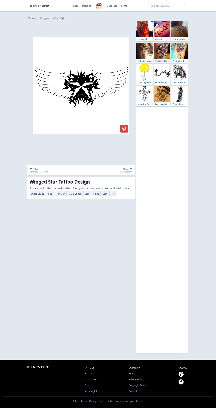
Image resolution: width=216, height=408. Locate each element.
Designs (86, 5)
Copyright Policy (137, 385)
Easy (105, 193)
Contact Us (134, 391)
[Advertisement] (82, 28)
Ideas (75, 5)
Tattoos (32, 18)
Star (87, 193)
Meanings (111, 5)
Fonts (124, 5)
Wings (96, 193)
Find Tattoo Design (38, 366)
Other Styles (59, 18)
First (113, 193)
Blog (131, 373)
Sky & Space (75, 193)
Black (50, 193)
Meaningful (91, 391)
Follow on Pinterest (39, 5)
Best (87, 385)
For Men (60, 193)
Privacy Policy (136, 379)
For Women (91, 379)
